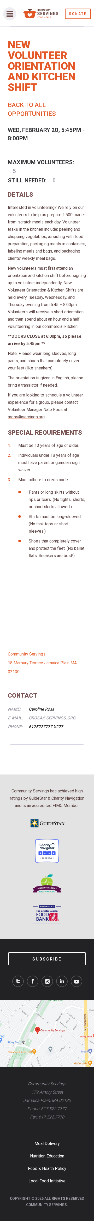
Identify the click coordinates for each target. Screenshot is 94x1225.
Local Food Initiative (47, 1180)
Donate (78, 14)
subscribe (47, 959)
